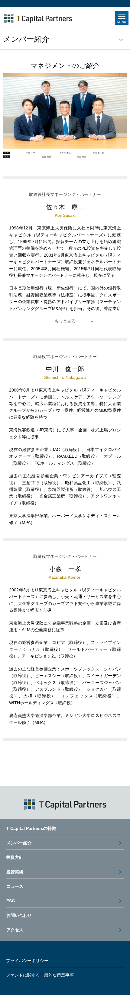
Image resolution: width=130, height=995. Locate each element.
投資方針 (14, 857)
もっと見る (65, 320)
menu (120, 39)
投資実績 (14, 871)
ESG (10, 900)
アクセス (14, 929)
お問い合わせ (19, 915)
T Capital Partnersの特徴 (31, 828)
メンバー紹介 (19, 842)
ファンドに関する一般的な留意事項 (40, 975)
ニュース (14, 886)
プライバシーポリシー (27, 960)
